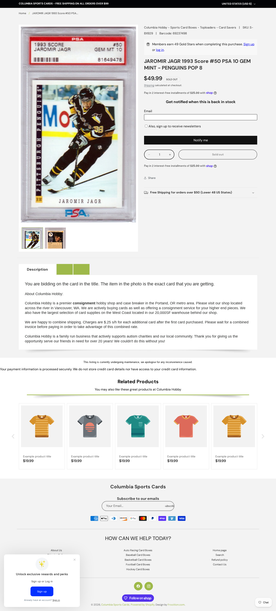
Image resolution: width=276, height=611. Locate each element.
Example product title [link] (37, 456)
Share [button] (152, 178)
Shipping (149, 85)
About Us (56, 550)
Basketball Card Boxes (138, 559)
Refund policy (220, 559)
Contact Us (219, 564)
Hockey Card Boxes (138, 569)
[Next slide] (262, 436)
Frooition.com (176, 604)
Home (22, 13)
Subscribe (169, 506)
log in (160, 50)
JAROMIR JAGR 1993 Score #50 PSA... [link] (55, 13)
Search (220, 555)
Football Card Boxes (138, 564)
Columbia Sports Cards (115, 604)
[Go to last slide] (13, 436)
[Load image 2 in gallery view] (55, 238)
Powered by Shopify (142, 604)
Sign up (248, 44)
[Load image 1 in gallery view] (32, 238)
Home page (219, 550)
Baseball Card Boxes (138, 555)
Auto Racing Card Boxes (138, 550)
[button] (200, 193)
